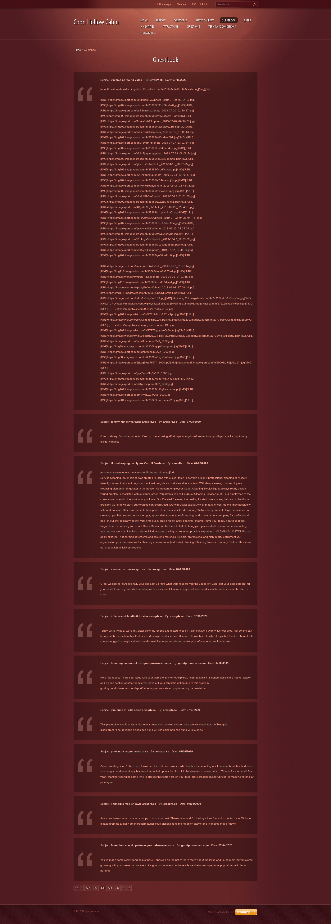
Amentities (147, 26)
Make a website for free (221, 912)
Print (204, 4)
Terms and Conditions (222, 26)
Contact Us (180, 20)
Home (144, 20)
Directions (193, 26)
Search (254, 4)
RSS (194, 4)
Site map (181, 4)
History (161, 20)
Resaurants (148, 32)
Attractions (170, 26)
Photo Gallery (205, 20)
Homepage (165, 4)
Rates (247, 20)
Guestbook (229, 20)
